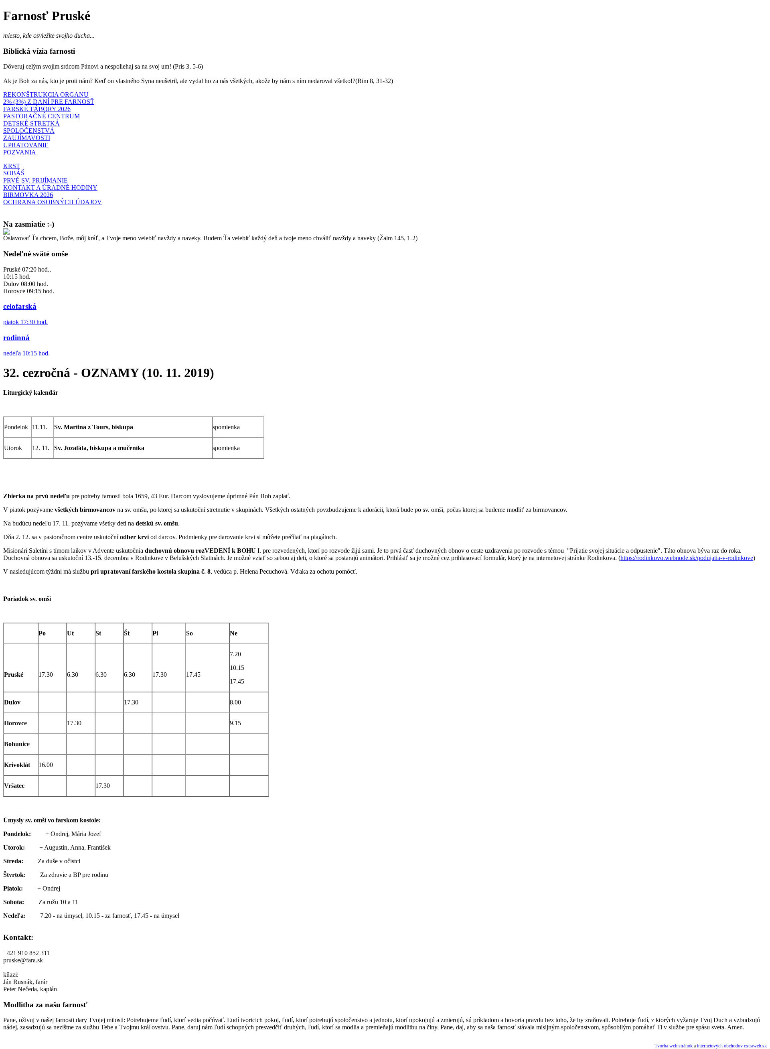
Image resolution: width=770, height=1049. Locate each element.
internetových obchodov (720, 1046)
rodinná (16, 337)
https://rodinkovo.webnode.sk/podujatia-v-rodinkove (686, 557)
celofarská (19, 306)
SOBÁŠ (13, 173)
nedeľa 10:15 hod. (26, 353)
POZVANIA (19, 152)
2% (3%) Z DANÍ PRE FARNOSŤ (48, 101)
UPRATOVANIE (26, 145)
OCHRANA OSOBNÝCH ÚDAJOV (52, 202)
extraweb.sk (755, 1046)
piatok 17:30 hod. (25, 322)
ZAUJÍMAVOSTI (26, 137)
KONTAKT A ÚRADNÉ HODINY (50, 187)
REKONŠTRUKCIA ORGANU (46, 94)
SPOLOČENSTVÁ (29, 130)
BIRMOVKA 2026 (28, 194)
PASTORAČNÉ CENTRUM (41, 116)
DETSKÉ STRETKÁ (31, 123)
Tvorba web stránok (673, 1046)
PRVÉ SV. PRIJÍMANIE (35, 180)
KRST (11, 165)
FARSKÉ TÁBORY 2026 (37, 109)
